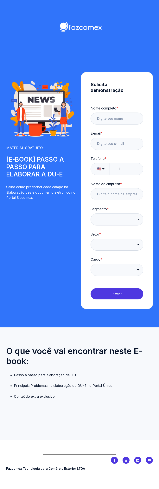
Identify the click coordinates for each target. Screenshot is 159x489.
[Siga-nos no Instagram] (126, 460)
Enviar (117, 294)
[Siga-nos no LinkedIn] (137, 460)
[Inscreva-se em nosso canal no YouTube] (149, 460)
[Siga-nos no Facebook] (114, 460)
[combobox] (117, 219)
